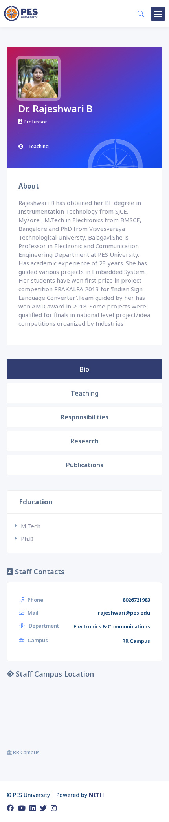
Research (84, 441)
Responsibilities (84, 417)
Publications (84, 465)
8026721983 (136, 599)
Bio (84, 369)
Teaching (85, 393)
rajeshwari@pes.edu (124, 612)
